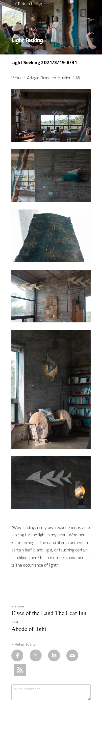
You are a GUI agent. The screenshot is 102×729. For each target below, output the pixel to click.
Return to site (30, 3)
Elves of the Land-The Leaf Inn (48, 613)
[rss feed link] (20, 670)
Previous (18, 606)
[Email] (72, 655)
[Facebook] (17, 655)
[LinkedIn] (54, 655)
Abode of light (28, 628)
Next (14, 622)
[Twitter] (36, 655)
